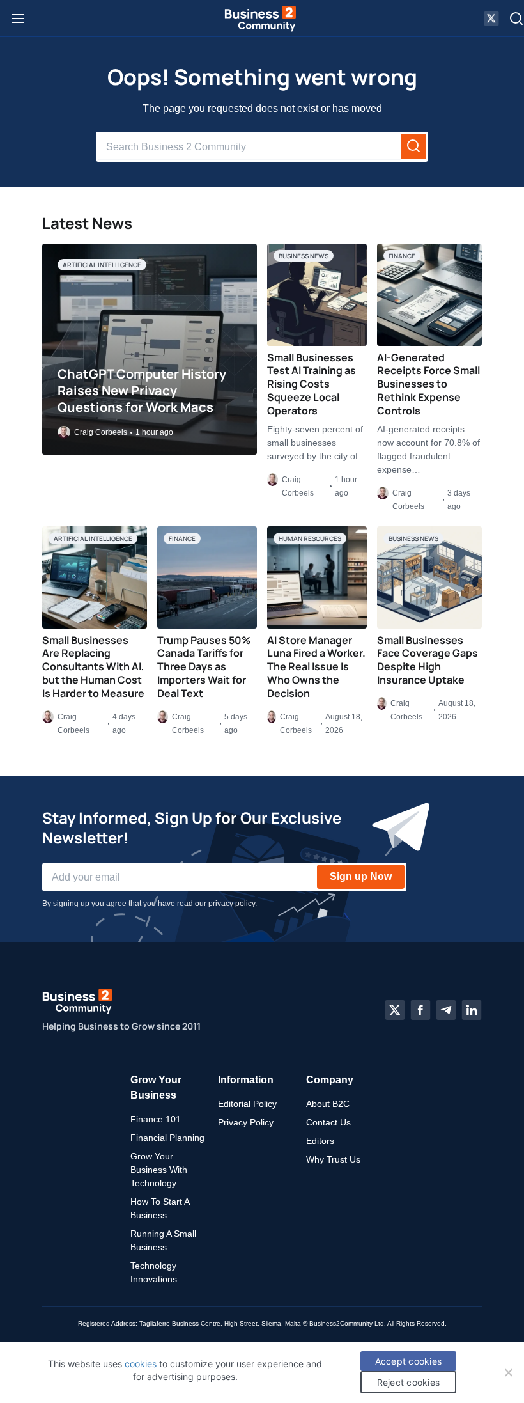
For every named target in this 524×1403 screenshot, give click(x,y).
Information (246, 1079)
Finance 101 (155, 1119)
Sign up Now (361, 876)
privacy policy (231, 903)
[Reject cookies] (508, 1372)
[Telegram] (446, 1010)
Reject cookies (408, 1382)
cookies (141, 1363)
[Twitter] (395, 1010)
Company (329, 1079)
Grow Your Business (155, 1087)
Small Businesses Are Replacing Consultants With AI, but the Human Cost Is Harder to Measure (93, 666)
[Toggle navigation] (18, 18)
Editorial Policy (247, 1104)
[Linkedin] (471, 1010)
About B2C (328, 1104)
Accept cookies (408, 1361)
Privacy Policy (246, 1122)
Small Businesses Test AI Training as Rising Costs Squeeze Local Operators (311, 384)
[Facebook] (420, 1010)
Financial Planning (167, 1138)
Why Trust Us (333, 1159)
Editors (320, 1141)
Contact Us (328, 1122)
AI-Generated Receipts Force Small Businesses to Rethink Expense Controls (428, 384)
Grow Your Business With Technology (158, 1169)
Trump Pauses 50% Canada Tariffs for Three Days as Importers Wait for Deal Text (203, 666)
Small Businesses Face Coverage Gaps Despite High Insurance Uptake (427, 660)
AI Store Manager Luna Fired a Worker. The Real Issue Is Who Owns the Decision (316, 666)
